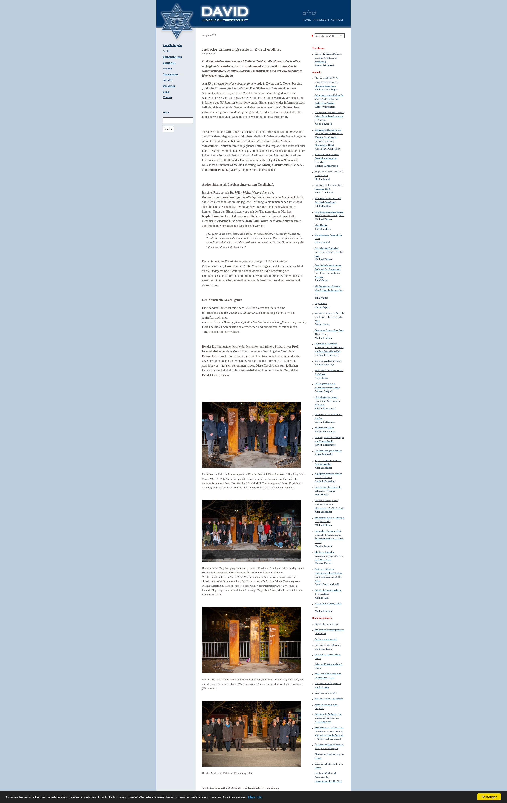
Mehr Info (255, 796)
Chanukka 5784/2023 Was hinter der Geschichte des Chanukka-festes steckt (327, 82)
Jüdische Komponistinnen (326, 624)
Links (166, 91)
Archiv (167, 51)
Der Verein (169, 85)
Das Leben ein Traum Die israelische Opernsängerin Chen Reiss (329, 252)
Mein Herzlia (321, 225)
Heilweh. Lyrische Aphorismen (329, 698)
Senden (168, 129)
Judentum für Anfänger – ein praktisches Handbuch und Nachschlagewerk (328, 718)
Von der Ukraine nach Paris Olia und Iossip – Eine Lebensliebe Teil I (329, 317)
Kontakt (167, 97)
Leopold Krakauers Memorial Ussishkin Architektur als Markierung (328, 58)
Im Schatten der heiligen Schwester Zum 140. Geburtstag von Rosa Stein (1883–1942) (329, 347)
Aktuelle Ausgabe (172, 45)
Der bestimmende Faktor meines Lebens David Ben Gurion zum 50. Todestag (329, 116)
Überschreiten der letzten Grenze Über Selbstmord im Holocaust (327, 401)
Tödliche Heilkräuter (324, 427)
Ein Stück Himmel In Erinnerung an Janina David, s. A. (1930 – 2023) (329, 556)
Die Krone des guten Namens (328, 450)
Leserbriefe (169, 62)
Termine (167, 68)
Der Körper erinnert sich (326, 639)
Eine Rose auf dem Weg (326, 693)
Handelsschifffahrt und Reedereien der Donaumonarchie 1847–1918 (328, 777)
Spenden (167, 80)
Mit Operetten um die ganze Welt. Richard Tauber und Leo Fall (328, 290)
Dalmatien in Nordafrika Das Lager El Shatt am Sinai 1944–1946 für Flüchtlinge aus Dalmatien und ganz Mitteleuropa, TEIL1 (329, 137)
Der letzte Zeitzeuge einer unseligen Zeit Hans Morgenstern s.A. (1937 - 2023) (329, 504)
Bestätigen (489, 796)
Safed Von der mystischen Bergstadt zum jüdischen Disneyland (327, 158)
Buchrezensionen (172, 56)
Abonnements (170, 74)
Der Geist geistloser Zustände (328, 361)
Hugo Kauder (321, 303)
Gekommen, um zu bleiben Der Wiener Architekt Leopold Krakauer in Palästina (329, 99)
